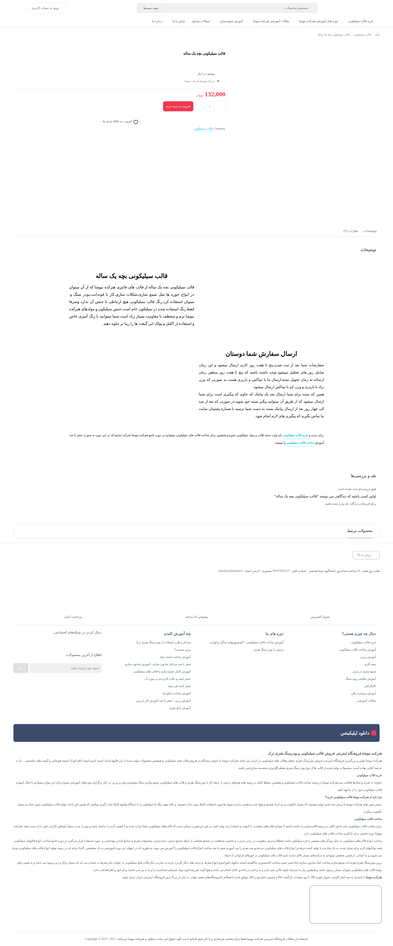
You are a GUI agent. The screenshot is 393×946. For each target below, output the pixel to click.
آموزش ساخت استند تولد (175, 657)
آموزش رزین (368, 657)
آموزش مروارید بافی (363, 693)
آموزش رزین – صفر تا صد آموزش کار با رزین (163, 700)
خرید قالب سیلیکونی (295, 435)
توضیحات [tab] (370, 231)
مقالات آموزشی (366, 700)
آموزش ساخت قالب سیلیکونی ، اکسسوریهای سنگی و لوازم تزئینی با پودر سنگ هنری (247, 646)
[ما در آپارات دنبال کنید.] (80, 643)
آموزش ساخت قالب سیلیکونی (357, 649)
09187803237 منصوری (276, 570)
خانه (377, 34)
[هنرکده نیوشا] (372, 8)
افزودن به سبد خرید (178, 106)
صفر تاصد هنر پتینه (179, 686)
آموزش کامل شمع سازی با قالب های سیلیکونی (162, 671)
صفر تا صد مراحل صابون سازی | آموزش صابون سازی (158, 664)
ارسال (21, 668)
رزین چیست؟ (182, 649)
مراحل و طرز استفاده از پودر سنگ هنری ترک (163, 642)
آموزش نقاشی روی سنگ (360, 678)
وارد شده (338, 503)
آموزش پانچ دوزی (180, 708)
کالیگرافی (370, 686)
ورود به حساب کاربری (45, 8)
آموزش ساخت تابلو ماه (176, 693)
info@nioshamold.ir (230, 570)
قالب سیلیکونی (362, 34)
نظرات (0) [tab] (350, 231)
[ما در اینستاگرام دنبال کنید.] (94, 643)
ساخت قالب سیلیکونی (300, 442)
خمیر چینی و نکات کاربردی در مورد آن (168, 678)
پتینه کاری (370, 664)
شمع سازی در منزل (364, 671)
